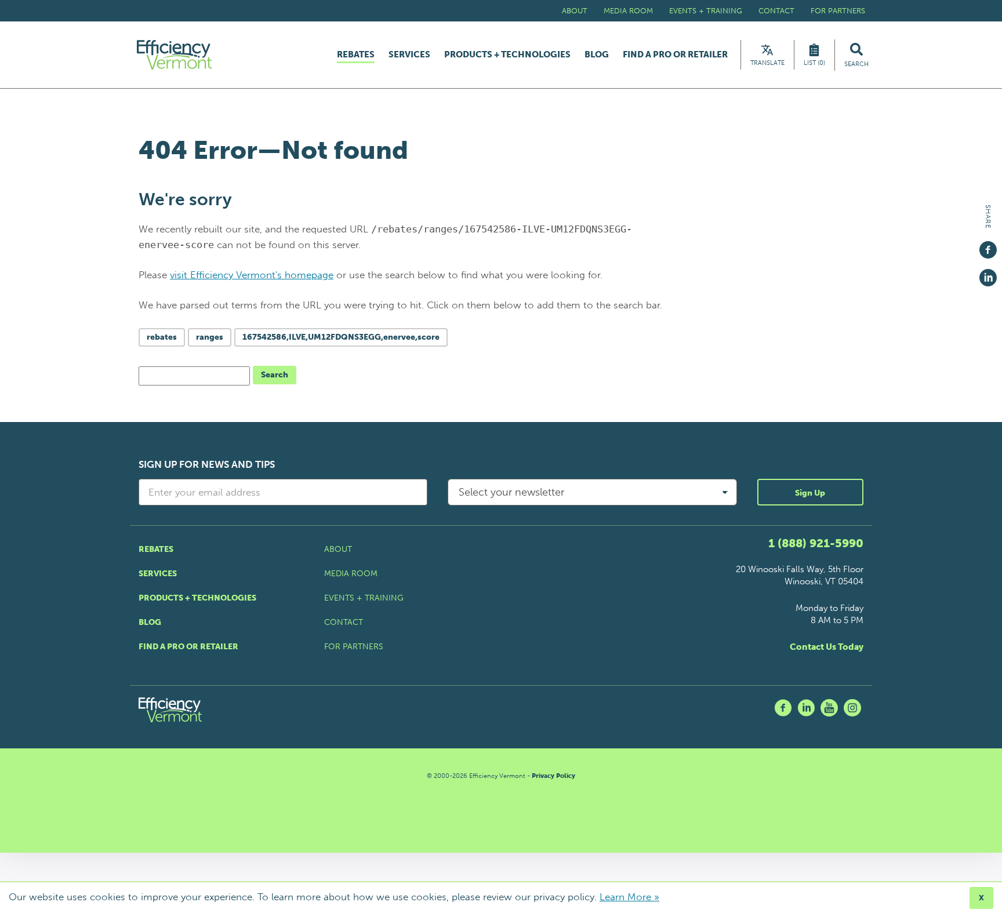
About (574, 10)
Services (409, 54)
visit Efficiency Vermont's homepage (251, 275)
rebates (162, 337)
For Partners (838, 10)
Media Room (628, 10)
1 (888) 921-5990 (815, 543)
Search (274, 375)
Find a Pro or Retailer (675, 54)
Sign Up (810, 493)
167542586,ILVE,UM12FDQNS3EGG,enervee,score (341, 337)
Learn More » (629, 897)
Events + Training (705, 10)
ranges (209, 337)
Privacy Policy (553, 776)
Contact (776, 10)
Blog (596, 54)
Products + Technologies (507, 54)
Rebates (356, 55)
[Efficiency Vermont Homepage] (175, 55)
